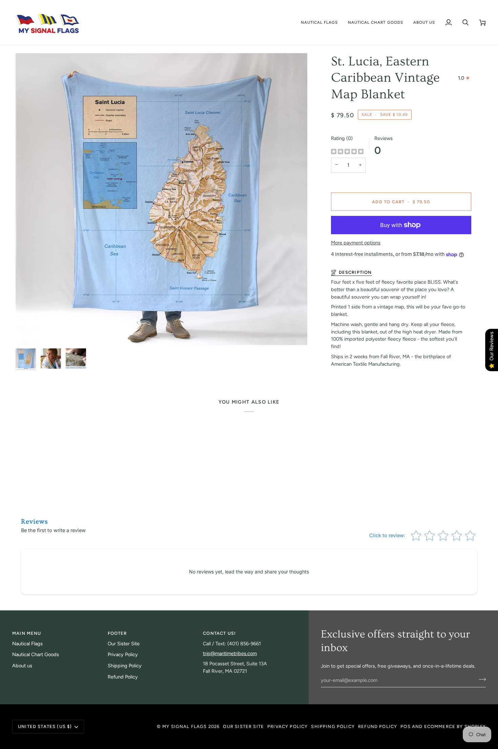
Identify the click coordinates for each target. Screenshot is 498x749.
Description (355, 272)
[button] (319, 22)
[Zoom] (161, 199)
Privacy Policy (123, 654)
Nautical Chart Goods (35, 654)
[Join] (480, 679)
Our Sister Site (124, 644)
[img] (347, 152)
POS (405, 726)
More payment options (355, 243)
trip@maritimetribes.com (230, 653)
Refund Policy (123, 677)
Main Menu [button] (26, 633)
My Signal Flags (184, 726)
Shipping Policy (125, 666)
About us (22, 666)
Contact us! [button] (219, 633)
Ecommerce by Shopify (455, 726)
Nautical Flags (27, 644)
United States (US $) (45, 726)
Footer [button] (117, 633)
